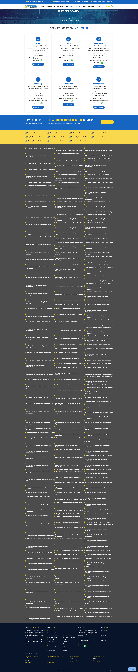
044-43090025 (69, 53)
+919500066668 (91, 646)
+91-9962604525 (38, 98)
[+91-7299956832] (72, 100)
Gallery (65, 641)
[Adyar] (38, 39)
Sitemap (65, 650)
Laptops (65, 648)
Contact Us (106, 122)
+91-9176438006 (69, 55)
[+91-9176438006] (72, 60)
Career (64, 639)
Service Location (67, 15)
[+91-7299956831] (41, 60)
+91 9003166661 (84, 640)
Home (42, 6)
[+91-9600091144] (102, 62)
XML (113, 670)
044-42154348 (38, 53)
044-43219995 (99, 96)
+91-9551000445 (99, 98)
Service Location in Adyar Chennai (13, 18)
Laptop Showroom (62, 6)
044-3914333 (99, 55)
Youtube (104, 640)
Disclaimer (65, 643)
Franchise (51, 639)
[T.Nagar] (68, 39)
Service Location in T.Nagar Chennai (37, 18)
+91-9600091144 (99, 58)
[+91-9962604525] (41, 103)
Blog (50, 648)
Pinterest (104, 638)
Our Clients (51, 641)
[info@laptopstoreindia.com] (29, 58)
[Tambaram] (68, 79)
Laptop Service (50, 6)
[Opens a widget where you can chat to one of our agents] (132, 669)
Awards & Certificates (69, 637)
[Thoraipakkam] (98, 79)
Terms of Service (53, 643)
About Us (65, 630)
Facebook (104, 630)
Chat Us (37, 60)
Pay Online (66, 646)
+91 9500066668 (36, 1)
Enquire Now (38, 64)
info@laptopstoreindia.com (39, 58)
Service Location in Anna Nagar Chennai (64, 18)
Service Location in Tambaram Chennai (117, 18)
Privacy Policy (52, 646)
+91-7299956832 (69, 96)
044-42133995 (68, 93)
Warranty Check (53, 637)
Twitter (104, 635)
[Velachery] (38, 79)
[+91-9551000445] (102, 103)
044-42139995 (38, 96)
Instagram (104, 633)
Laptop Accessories (88, 6)
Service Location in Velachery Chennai (90, 18)
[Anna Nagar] (98, 39)
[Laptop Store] (31, 6)
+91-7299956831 (38, 55)
